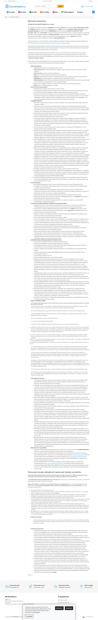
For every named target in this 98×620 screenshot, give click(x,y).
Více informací (36, 612)
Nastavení (29, 616)
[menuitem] (11, 12)
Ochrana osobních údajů (63, 602)
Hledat (60, 6)
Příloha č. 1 (30, 575)
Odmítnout (59, 608)
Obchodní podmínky (47, 1)
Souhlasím (69, 608)
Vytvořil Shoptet (89, 617)
